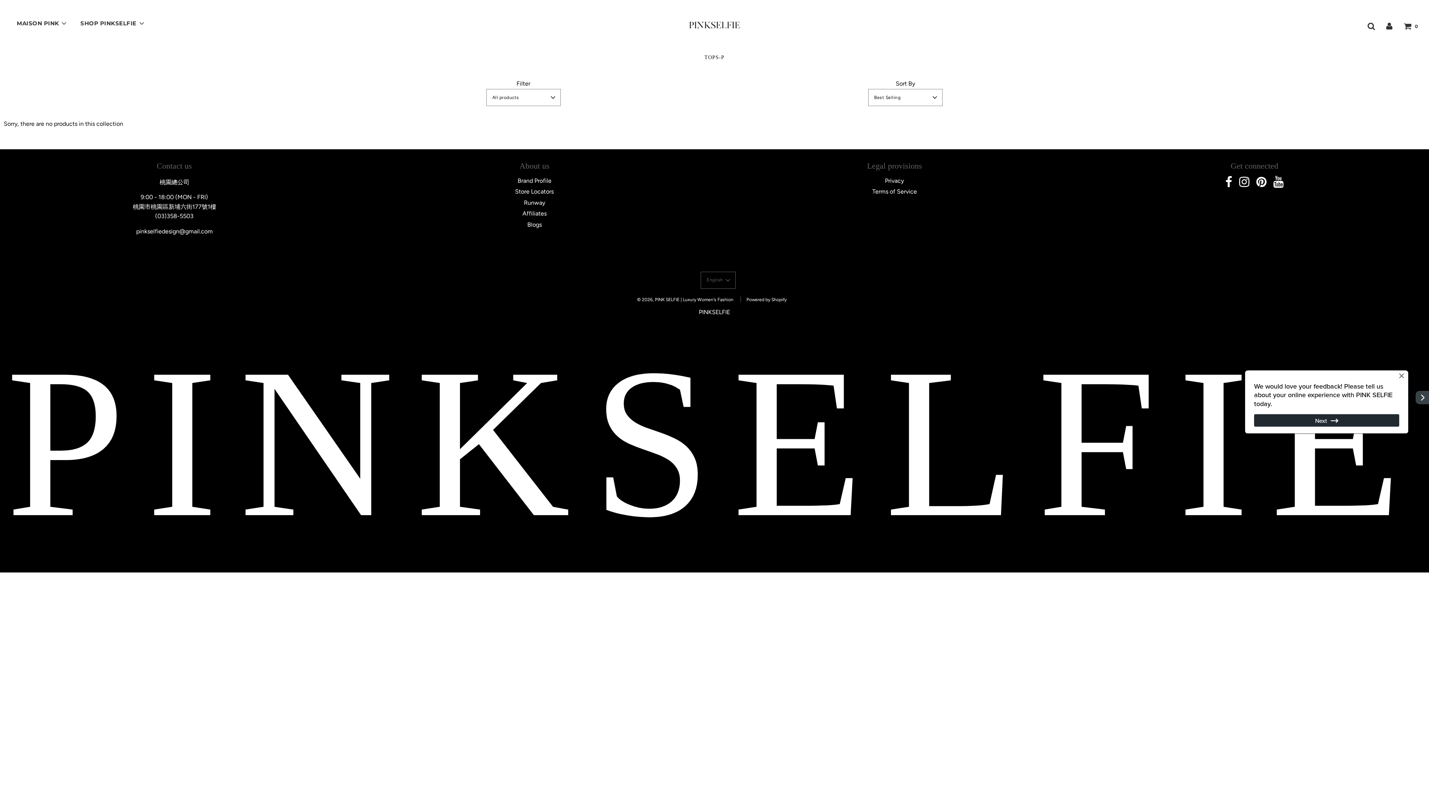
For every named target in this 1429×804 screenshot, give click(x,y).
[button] (523, 97)
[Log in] (1389, 25)
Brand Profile (535, 180)
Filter (523, 83)
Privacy (894, 180)
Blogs (534, 224)
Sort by (905, 83)
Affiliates (534, 213)
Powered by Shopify (767, 299)
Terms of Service (894, 191)
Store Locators (534, 191)
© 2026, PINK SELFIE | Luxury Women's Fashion (685, 299)
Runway (534, 202)
